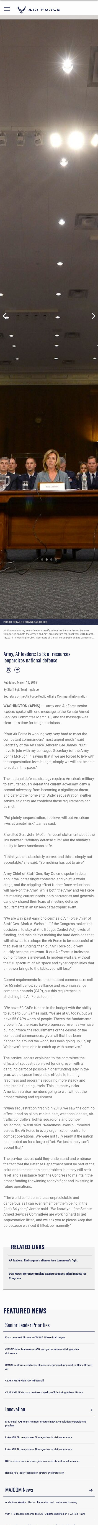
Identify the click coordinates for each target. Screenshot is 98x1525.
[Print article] (8, 669)
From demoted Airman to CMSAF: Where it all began (35, 1337)
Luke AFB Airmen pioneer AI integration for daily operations (38, 1437)
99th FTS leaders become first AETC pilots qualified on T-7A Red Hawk (45, 1513)
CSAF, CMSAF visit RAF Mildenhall (24, 1380)
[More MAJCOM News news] (91, 1490)
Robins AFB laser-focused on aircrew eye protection (34, 1472)
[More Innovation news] (91, 1410)
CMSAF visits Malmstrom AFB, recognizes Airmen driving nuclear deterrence (42, 1351)
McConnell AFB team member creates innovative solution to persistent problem (45, 1423)
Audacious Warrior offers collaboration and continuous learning (41, 1502)
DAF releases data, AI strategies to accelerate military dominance (42, 1461)
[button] (7, 9)
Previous (5, 316)
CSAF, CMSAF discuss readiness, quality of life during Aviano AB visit (44, 1392)
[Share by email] (17, 669)
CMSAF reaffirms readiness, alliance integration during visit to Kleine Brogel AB (48, 1367)
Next (93, 316)
